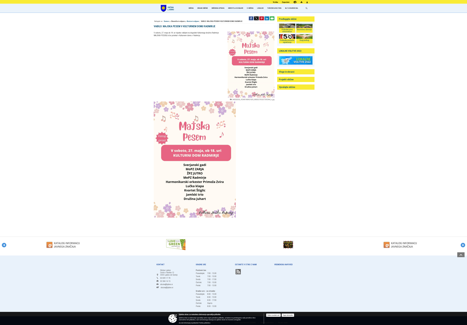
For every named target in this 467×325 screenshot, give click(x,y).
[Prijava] (307, 2)
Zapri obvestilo (288, 315)
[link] (251, 18)
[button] (4, 245)
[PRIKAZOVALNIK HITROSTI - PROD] (288, 244)
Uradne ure (201, 264)
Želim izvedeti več (273, 315)
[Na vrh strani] (461, 254)
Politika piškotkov (204, 323)
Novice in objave (193, 21)
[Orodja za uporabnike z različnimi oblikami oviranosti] (295, 2)
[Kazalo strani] (301, 2)
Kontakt (161, 264)
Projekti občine (286, 79)
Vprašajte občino (287, 87)
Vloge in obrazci (286, 71)
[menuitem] (191, 8)
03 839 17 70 (165, 278)
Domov (166, 21)
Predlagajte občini (287, 19)
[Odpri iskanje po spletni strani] (306, 8)
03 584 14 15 (165, 281)
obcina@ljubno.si (166, 284)
